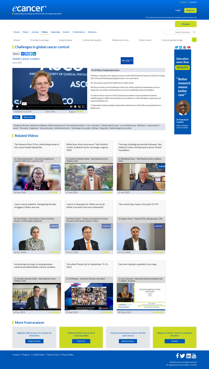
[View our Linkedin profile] (180, 47)
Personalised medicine (76, 125)
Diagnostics (104, 128)
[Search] (194, 32)
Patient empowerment (57, 125)
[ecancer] (30, 8)
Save (16, 117)
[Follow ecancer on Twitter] (182, 355)
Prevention (24, 128)
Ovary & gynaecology (172, 40)
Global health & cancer (110, 125)
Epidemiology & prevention (121, 128)
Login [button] (178, 10)
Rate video (29, 117)
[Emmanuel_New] (182, 91)
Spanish (193, 2)
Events (66, 32)
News (25, 32)
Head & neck (145, 40)
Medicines (141, 125)
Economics (95, 125)
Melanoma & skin (120, 40)
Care (88, 125)
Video (45, 32)
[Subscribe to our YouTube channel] (189, 47)
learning (55, 32)
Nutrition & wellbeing (38, 125)
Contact (16, 354)
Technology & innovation (81, 128)
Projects (26, 354)
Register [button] (190, 10)
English (183, 2)
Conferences (79, 32)
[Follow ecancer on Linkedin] (189, 355)
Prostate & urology (39, 40)
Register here (34, 341)
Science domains (46, 128)
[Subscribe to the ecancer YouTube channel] (194, 355)
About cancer (128, 341)
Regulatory (34, 128)
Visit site (81, 341)
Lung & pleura (65, 40)
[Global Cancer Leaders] (127, 60)
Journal (35, 32)
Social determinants (62, 128)
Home (16, 32)
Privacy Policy (67, 354)
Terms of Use (53, 354)
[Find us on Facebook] (185, 47)
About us (92, 32)
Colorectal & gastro (92, 40)
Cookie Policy (38, 354)
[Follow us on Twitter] (176, 47)
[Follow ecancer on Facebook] (177, 355)
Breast (17, 40)
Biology (95, 128)
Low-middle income (128, 125)
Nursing (26, 125)
